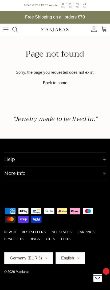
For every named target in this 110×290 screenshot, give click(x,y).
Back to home (55, 82)
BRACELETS (13, 239)
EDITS (65, 239)
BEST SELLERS (34, 232)
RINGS (35, 239)
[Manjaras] (55, 29)
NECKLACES (62, 232)
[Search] (17, 29)
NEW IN (10, 232)
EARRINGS (86, 232)
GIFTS (50, 239)
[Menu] (6, 29)
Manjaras (22, 272)
